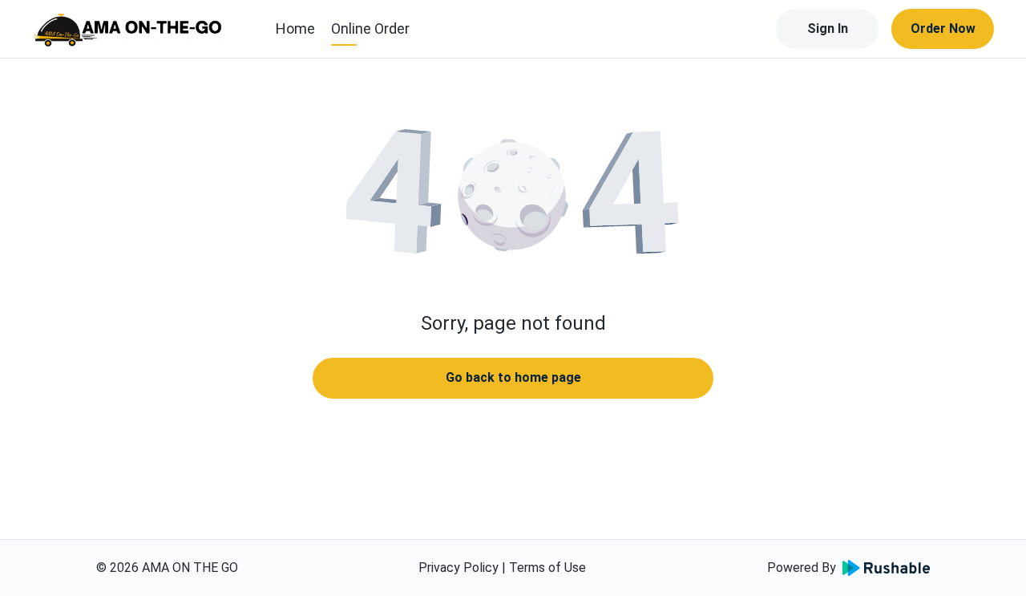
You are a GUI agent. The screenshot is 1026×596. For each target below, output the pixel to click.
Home (295, 28)
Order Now (943, 28)
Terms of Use (547, 567)
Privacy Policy (458, 567)
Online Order (370, 28)
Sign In (827, 28)
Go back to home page (513, 377)
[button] (513, 192)
